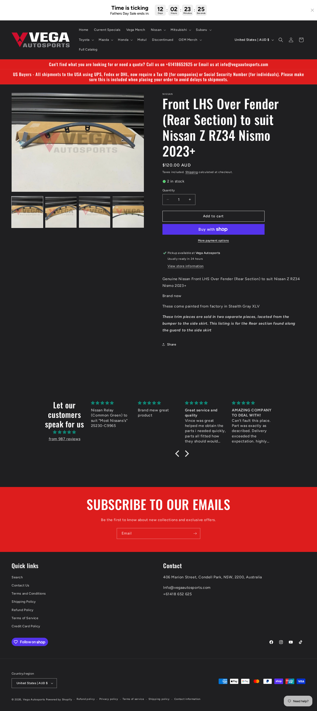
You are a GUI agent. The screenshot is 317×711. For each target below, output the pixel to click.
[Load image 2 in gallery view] (61, 212)
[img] (64, 432)
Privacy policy (108, 699)
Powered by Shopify (59, 699)
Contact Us (20, 585)
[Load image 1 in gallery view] (27, 212)
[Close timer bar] (312, 10)
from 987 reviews (65, 439)
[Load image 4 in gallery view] (128, 212)
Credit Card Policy (26, 626)
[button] (158, 30)
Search (17, 577)
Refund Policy (23, 610)
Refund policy (86, 699)
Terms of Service (25, 618)
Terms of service (133, 699)
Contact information (187, 699)
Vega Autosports (34, 699)
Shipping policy (159, 699)
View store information (186, 266)
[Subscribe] (195, 533)
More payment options (213, 240)
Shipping (191, 172)
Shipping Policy (24, 602)
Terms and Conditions (29, 594)
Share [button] (171, 344)
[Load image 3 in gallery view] (94, 212)
